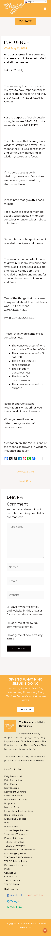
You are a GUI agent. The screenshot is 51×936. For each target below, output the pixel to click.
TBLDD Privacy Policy (15, 861)
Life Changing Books (15, 853)
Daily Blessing (11, 788)
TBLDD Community (14, 845)
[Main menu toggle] (45, 8)
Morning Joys (11, 807)
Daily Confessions (13, 795)
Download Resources (15, 865)
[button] (25, 21)
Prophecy (9, 803)
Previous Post (25, 472)
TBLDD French (12, 880)
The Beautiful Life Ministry (18, 857)
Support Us (10, 876)
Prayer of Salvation (14, 838)
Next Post (25, 481)
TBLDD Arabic (12, 884)
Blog (6, 822)
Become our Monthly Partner (20, 849)
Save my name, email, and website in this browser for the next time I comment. (25, 610)
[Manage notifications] (45, 930)
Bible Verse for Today (15, 799)
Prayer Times (11, 826)
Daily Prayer (10, 784)
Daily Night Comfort (15, 791)
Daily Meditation (13, 780)
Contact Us (10, 872)
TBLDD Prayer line (14, 842)
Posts (7, 869)
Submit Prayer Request (16, 830)
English (30, 2)
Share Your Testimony (15, 834)
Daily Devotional (13, 776)
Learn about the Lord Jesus (19, 811)
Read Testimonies (13, 815)
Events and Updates (15, 818)
